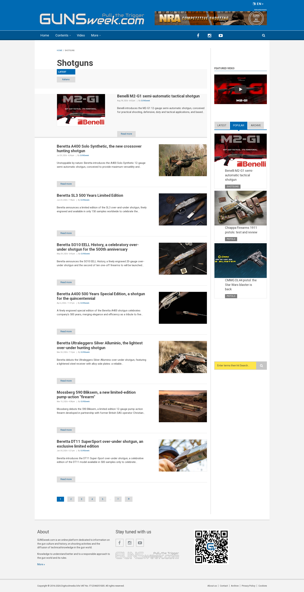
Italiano (66, 79)
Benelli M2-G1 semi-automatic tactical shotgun (158, 96)
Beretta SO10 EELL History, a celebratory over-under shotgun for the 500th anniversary (98, 247)
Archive (256, 125)
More (94, 35)
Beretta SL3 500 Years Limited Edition (90, 195)
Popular (240, 125)
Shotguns (233, 186)
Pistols (231, 239)
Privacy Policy (248, 586)
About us (212, 586)
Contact (224, 586)
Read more (126, 133)
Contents (61, 35)
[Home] (92, 18)
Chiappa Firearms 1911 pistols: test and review (241, 230)
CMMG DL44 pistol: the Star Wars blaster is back (241, 284)
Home (44, 35)
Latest (221, 125)
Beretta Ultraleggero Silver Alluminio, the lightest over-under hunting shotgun (100, 345)
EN (259, 4)
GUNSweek (145, 101)
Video (81, 35)
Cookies (262, 586)
